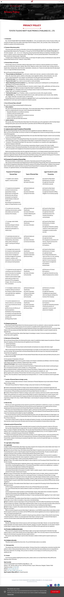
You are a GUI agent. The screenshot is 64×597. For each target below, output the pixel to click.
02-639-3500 (16, 567)
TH (59, 1)
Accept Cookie (55, 591)
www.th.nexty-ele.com (13, 569)
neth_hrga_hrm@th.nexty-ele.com (14, 570)
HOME (7, 6)
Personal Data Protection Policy (32, 581)
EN (62, 1)
